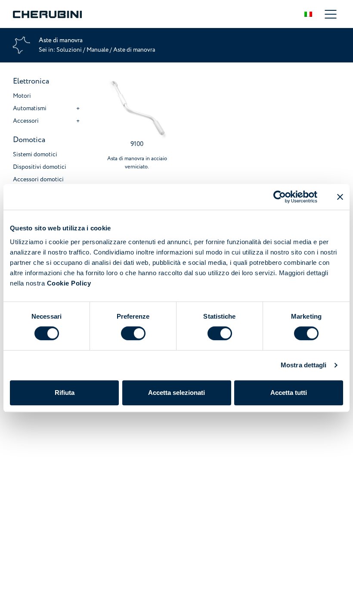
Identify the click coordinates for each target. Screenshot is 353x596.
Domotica (29, 139)
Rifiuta (64, 392)
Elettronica (31, 81)
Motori (22, 96)
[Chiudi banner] (340, 197)
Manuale (97, 50)
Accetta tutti (288, 392)
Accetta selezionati (176, 392)
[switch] (133, 333)
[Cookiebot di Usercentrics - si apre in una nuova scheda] (279, 196)
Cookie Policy (69, 283)
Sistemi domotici (35, 154)
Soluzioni (69, 50)
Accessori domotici (38, 179)
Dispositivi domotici (39, 167)
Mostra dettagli (304, 365)
